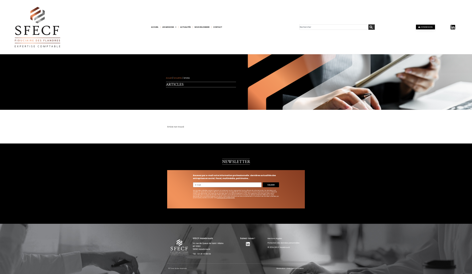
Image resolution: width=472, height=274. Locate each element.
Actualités (185, 27)
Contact (217, 27)
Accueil (154, 27)
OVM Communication (295, 268)
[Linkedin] (452, 27)
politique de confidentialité (226, 198)
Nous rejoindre (202, 27)
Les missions (168, 27)
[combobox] (333, 27)
